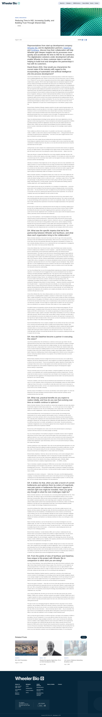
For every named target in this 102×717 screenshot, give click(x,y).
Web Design (55, 715)
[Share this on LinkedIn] (86, 40)
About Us (17, 684)
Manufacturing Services (40, 690)
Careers (60, 684)
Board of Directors (17, 693)
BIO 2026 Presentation (21, 660)
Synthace (35, 50)
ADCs (27, 692)
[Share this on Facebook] (82, 40)
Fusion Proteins (29, 690)
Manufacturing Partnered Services (40, 694)
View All (83, 637)
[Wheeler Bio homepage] (11, 3)
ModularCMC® (40, 687)
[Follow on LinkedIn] (45, 705)
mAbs (27, 686)
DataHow (67, 48)
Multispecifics (29, 688)
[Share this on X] (84, 40)
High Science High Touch (18, 687)
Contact (40, 705)
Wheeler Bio (32, 48)
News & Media (50, 684)
